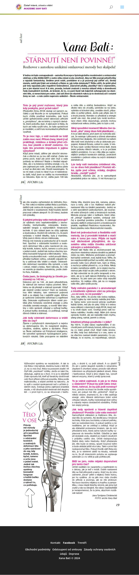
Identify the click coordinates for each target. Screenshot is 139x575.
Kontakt (55, 542)
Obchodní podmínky (37, 549)
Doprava (74, 553)
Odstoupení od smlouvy (67, 549)
